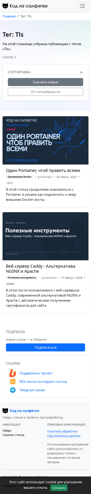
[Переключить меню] (82, 6)
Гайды (7, 430)
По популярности (45, 91)
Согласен (59, 488)
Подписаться (46, 347)
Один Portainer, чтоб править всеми (43, 170)
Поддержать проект (36, 373)
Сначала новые (45, 82)
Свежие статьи (13, 435)
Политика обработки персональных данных (63, 433)
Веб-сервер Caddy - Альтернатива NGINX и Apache (40, 268)
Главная (9, 16)
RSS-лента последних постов (43, 381)
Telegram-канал (32, 390)
